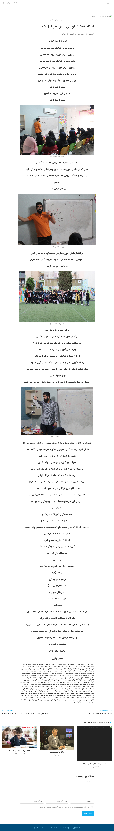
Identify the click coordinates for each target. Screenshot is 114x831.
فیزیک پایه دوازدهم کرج (63, 695)
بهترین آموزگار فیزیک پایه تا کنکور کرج (61, 676)
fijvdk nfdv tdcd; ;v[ (85, 664)
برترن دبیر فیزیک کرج (27, 669)
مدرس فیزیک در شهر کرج (57, 700)
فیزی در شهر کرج (73, 693)
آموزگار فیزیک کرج (77, 667)
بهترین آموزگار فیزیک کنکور (43, 676)
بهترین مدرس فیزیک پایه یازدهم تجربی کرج (36, 682)
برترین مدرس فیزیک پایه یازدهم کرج (76, 673)
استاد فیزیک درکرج (48, 669)
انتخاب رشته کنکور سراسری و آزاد (94, 764)
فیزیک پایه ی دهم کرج (50, 695)
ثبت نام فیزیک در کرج (88, 689)
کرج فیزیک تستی (28, 698)
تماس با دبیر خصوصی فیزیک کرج (47, 687)
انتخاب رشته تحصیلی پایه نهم (20, 750)
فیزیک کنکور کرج (61, 698)
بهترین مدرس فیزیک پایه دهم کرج (58, 682)
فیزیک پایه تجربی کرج (48, 693)
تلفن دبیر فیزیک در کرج (62, 687)
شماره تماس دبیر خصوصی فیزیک (47, 691)
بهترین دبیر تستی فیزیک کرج (72, 678)
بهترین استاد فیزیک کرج (87, 678)
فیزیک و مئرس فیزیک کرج (50, 698)
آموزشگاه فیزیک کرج (88, 667)
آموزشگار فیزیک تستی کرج (55, 664)
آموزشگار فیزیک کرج (42, 664)
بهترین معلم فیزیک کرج (34, 684)
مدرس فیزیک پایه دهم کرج (72, 700)
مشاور (90, 34)
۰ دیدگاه (64, 34)
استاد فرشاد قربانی (74, 669)
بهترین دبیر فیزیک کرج (58, 678)
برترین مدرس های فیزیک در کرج (42, 673)
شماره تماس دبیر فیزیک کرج (30, 691)
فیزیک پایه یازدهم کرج (37, 695)
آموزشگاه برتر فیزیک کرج (29, 664)
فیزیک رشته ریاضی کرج (79, 698)
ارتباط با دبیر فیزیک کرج (65, 667)
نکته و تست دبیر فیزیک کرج (81, 702)
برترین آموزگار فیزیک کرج (71, 671)
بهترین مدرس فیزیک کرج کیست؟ (50, 684)
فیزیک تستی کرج (25, 695)
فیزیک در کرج (90, 698)
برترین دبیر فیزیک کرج (41, 671)
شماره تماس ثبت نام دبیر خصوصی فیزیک (68, 691)
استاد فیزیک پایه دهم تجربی (61, 669)
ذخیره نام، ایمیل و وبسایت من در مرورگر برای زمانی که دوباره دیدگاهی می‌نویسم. (64, 807)
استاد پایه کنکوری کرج (85, 669)
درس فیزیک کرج (42, 689)
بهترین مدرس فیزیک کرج (66, 684)
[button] (108, 4)
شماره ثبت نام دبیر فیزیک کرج (86, 693)
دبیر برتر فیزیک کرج (61, 689)
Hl (93, 664)
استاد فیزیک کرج (38, 669)
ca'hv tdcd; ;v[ (72, 664)
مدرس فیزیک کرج (45, 700)
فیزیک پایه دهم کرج (75, 695)
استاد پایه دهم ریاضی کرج (39, 667)
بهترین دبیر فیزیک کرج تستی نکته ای (42, 678)
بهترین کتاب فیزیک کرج (41, 680)
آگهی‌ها (72, 34)
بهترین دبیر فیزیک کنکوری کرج (80, 680)
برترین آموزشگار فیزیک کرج (86, 671)
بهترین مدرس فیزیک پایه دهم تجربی (77, 682)
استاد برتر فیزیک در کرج (52, 667)
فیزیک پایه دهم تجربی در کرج (33, 693)
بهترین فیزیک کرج (53, 680)
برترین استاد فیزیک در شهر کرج (56, 671)
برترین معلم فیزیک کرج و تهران (80, 676)
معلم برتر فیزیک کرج (34, 700)
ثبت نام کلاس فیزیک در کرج (73, 689)
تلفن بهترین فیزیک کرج (75, 687)
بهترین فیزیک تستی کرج (64, 680)
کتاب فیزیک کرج (38, 698)
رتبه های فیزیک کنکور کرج (30, 689)
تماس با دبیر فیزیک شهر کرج (29, 687)
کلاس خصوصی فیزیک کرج (87, 700)
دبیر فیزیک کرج (51, 689)
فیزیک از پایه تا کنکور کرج (61, 693)
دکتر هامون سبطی (57, 752)
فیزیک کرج (70, 698)
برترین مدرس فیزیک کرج (58, 673)
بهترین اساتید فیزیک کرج (29, 676)
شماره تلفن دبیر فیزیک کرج (86, 691)
